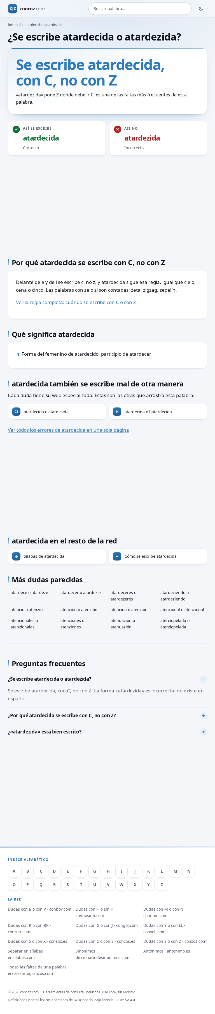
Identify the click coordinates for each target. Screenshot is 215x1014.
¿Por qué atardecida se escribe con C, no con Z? (62, 715)
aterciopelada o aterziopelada (175, 624)
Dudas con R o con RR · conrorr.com (29, 928)
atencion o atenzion (129, 609)
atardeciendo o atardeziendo (174, 596)
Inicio (12, 24)
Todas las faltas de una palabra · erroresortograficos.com (38, 970)
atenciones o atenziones (72, 624)
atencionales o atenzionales (24, 624)
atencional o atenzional (182, 609)
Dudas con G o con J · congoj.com (107, 925)
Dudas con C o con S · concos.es (105, 941)
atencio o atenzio (27, 609)
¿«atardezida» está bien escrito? (44, 731)
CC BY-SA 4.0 (124, 1000)
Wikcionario (83, 1000)
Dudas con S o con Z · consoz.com (174, 941)
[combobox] (139, 9)
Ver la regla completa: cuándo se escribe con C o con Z (76, 302)
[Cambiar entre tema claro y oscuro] (201, 9)
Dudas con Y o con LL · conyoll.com (164, 928)
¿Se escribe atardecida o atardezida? (49, 679)
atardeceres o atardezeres (123, 596)
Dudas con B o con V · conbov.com (39, 909)
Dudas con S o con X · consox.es (37, 941)
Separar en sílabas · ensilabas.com (26, 954)
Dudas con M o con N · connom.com (164, 912)
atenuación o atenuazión (123, 624)
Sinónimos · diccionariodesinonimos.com (102, 954)
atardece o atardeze (29, 592)
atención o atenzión (78, 609)
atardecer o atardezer (80, 592)
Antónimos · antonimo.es (166, 951)
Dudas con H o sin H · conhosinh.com (96, 912)
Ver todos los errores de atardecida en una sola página (68, 430)
